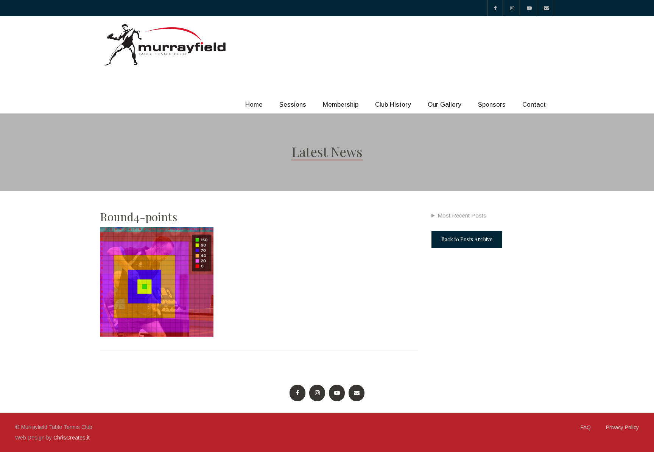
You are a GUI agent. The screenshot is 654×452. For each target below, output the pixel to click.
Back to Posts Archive (466, 239)
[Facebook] (495, 8)
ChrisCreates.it (71, 438)
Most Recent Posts (462, 215)
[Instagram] (512, 8)
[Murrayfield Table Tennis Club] (166, 44)
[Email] (546, 8)
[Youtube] (529, 8)
